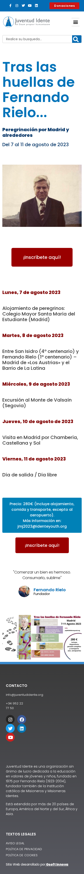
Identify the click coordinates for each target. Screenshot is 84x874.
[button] (75, 22)
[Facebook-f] (10, 5)
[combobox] (42, 39)
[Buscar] (76, 39)
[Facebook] (21, 719)
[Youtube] (30, 5)
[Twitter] (23, 5)
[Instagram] (17, 5)
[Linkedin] (36, 5)
